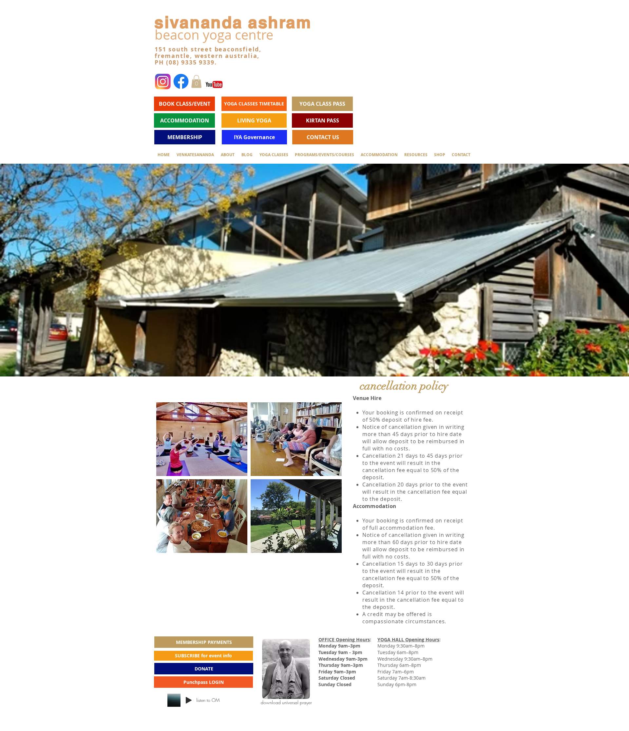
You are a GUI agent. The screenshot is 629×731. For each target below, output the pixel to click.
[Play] (189, 700)
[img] (201, 439)
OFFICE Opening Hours (344, 639)
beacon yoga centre (214, 35)
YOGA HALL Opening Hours (408, 639)
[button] (196, 81)
